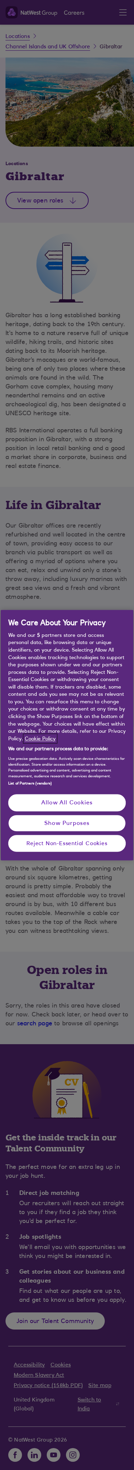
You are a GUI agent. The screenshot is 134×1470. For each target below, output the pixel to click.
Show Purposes (67, 822)
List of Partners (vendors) (30, 783)
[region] (67, 735)
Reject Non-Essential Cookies (66, 843)
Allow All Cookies (66, 802)
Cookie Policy (40, 738)
